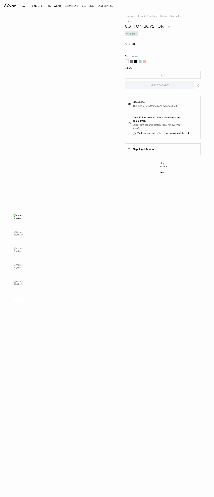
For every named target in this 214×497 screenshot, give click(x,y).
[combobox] (163, 75)
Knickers (153, 16)
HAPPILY (128, 21)
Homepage (130, 16)
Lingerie (142, 16)
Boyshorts (175, 16)
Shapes (163, 16)
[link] (24, 6)
